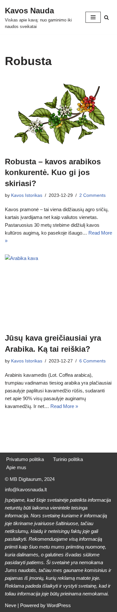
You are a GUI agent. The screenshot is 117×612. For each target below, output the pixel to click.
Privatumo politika (25, 459)
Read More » (64, 406)
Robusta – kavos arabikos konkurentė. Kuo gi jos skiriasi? (53, 172)
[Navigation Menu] (93, 17)
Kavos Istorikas (26, 195)
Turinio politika (68, 459)
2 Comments (92, 195)
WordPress (59, 605)
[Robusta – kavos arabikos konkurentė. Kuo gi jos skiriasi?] (58, 114)
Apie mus (16, 467)
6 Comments (92, 361)
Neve (10, 605)
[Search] (106, 17)
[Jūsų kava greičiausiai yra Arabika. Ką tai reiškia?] (58, 290)
